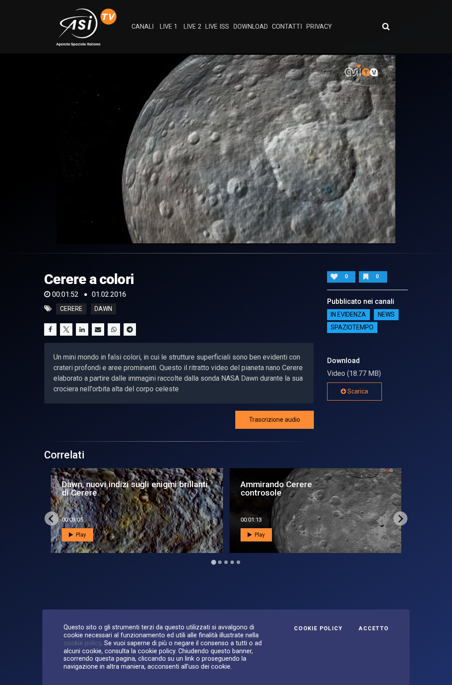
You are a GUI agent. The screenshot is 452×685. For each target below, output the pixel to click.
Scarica (357, 391)
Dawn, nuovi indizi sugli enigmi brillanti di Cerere (135, 488)
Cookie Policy (318, 628)
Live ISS (217, 26)
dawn (103, 308)
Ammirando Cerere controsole (276, 488)
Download (251, 26)
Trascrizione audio (274, 419)
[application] (226, 148)
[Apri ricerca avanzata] (386, 26)
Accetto (373, 628)
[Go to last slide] (52, 518)
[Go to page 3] (226, 562)
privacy (319, 26)
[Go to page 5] (238, 562)
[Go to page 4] (232, 562)
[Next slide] (400, 518)
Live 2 (192, 26)
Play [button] (80, 535)
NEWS (386, 314)
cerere (71, 308)
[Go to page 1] (213, 562)
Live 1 (168, 26)
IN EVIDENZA (348, 314)
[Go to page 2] (220, 562)
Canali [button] (143, 26)
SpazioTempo (352, 327)
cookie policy (82, 643)
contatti (287, 26)
